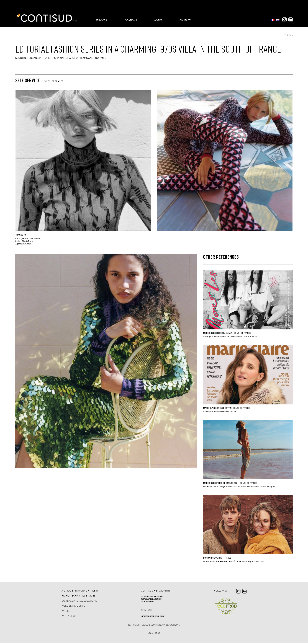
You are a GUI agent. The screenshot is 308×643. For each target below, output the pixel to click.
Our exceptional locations (79, 600)
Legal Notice (154, 633)
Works (65, 611)
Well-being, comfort (75, 605)
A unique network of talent (79, 590)
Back (289, 34)
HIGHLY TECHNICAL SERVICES (78, 595)
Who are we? (69, 616)
